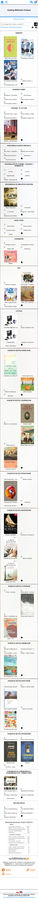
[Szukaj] (35, 24)
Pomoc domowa (12, 851)
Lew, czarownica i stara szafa (15, 826)
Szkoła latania (11, 832)
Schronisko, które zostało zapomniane (16, 842)
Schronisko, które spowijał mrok (15, 852)
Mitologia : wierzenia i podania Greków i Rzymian (18, 827)
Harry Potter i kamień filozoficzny (15, 830)
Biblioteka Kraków (19, 19)
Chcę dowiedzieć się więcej (10, 897)
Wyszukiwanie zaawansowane (9, 27)
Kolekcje (19, 27)
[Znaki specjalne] (36, 27)
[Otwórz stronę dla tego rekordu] (11, 47)
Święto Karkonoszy (12, 849)
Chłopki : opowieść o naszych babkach (16, 836)
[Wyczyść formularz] (32, 27)
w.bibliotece (8, 863)
